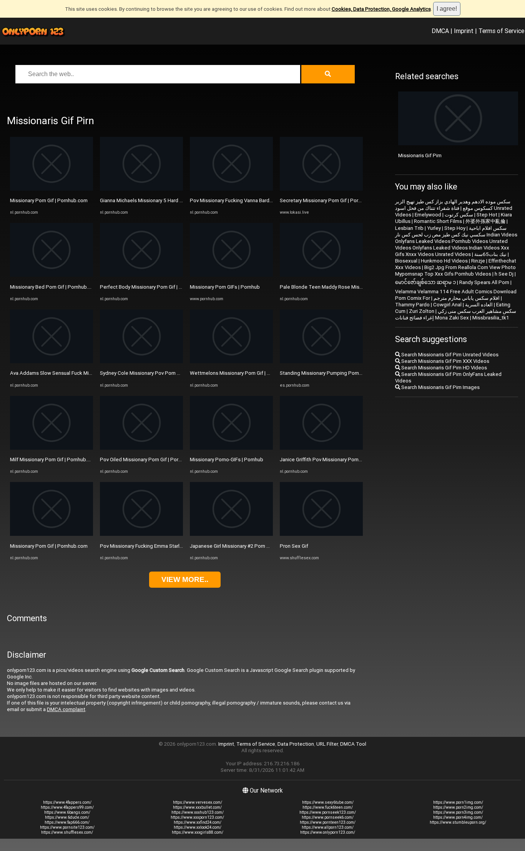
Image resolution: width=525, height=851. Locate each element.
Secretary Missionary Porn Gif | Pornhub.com (330, 200)
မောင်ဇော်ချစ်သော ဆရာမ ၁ (425, 282)
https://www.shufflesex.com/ (67, 832)
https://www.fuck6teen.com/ (327, 807)
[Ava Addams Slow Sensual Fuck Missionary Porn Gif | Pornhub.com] (51, 361)
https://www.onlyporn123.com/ (327, 832)
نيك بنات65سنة (490, 254)
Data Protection (295, 744)
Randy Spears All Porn (484, 282)
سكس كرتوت (459, 214)
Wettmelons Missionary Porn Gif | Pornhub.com (243, 373)
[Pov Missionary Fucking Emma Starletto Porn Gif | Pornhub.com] (141, 534)
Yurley (434, 228)
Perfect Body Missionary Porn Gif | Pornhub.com (154, 287)
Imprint (463, 31)
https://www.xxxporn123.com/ (197, 817)
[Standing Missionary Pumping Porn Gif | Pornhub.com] (321, 361)
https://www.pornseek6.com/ (328, 817)
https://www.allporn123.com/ (328, 827)
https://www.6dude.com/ (67, 817)
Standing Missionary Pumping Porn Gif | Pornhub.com (340, 373)
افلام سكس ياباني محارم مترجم (467, 298)
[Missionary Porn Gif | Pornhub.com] (51, 189)
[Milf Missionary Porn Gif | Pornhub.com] (51, 448)
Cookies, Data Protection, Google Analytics (381, 9)
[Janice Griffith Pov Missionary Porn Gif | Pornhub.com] (321, 448)
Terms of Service (501, 31)
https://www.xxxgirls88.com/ (197, 832)
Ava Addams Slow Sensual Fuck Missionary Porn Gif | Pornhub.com (85, 373)
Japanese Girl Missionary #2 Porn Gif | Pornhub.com (248, 546)
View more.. (184, 579)
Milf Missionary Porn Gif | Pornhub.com (53, 459)
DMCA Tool (353, 744)
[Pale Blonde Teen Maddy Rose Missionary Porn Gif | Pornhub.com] (321, 275)
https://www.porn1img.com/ (458, 802)
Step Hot (487, 214)
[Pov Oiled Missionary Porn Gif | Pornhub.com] (141, 448)
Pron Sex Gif (294, 546)
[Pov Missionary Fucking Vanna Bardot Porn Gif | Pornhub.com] (231, 189)
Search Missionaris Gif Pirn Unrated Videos (449, 354)
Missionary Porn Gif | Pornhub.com (49, 200)
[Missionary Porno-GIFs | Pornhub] (231, 448)
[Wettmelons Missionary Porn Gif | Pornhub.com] (231, 361)
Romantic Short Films (438, 221)
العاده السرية (479, 304)
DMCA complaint (66, 709)
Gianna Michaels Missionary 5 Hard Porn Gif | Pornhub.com (166, 200)
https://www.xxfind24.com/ (197, 822)
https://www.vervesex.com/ (197, 802)
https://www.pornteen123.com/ (328, 822)
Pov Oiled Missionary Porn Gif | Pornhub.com (150, 459)
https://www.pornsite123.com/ (67, 827)
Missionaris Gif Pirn (420, 155)
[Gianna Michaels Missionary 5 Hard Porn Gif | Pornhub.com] (141, 189)
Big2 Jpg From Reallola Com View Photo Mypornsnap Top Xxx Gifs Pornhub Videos (455, 270)
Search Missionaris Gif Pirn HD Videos (443, 367)
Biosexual (406, 261)
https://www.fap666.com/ (67, 822)
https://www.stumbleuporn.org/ (458, 822)
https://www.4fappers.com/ (67, 802)
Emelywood (428, 214)
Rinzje (478, 261)
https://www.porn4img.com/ (458, 817)
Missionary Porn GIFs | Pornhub (225, 287)
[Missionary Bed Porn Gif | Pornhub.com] (51, 275)
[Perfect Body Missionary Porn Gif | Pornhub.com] (141, 275)
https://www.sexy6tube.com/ (328, 802)
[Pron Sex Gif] (321, 534)
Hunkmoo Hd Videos (444, 261)
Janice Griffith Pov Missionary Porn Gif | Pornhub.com (340, 459)
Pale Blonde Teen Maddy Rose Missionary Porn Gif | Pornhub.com (354, 287)
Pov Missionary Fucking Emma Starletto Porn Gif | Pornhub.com (171, 546)
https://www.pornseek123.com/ (327, 812)
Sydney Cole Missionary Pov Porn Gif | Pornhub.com (158, 373)
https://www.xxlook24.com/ (197, 827)
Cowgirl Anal (447, 304)
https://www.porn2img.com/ (458, 807)
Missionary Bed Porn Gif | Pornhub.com (54, 287)
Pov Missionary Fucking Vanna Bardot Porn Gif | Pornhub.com (259, 200)
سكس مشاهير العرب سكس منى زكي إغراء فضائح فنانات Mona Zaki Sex (455, 314)
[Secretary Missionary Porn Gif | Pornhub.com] (321, 189)
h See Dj (504, 274)
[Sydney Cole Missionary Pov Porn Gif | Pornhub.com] (141, 361)
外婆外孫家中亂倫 (485, 221)
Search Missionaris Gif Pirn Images (440, 387)
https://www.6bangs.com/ (67, 812)
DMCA (440, 31)
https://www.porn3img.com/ (458, 812)
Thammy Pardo (412, 304)
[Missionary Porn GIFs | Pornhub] (231, 275)
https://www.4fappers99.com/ (67, 807)
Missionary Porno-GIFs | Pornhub (226, 459)
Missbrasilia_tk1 (490, 317)
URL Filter (327, 744)
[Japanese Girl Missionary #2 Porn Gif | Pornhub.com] (231, 534)
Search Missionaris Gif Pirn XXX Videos (444, 361)
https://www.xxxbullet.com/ (197, 807)
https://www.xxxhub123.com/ (197, 812)
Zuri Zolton (421, 311)
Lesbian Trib (409, 228)
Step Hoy (454, 228)
